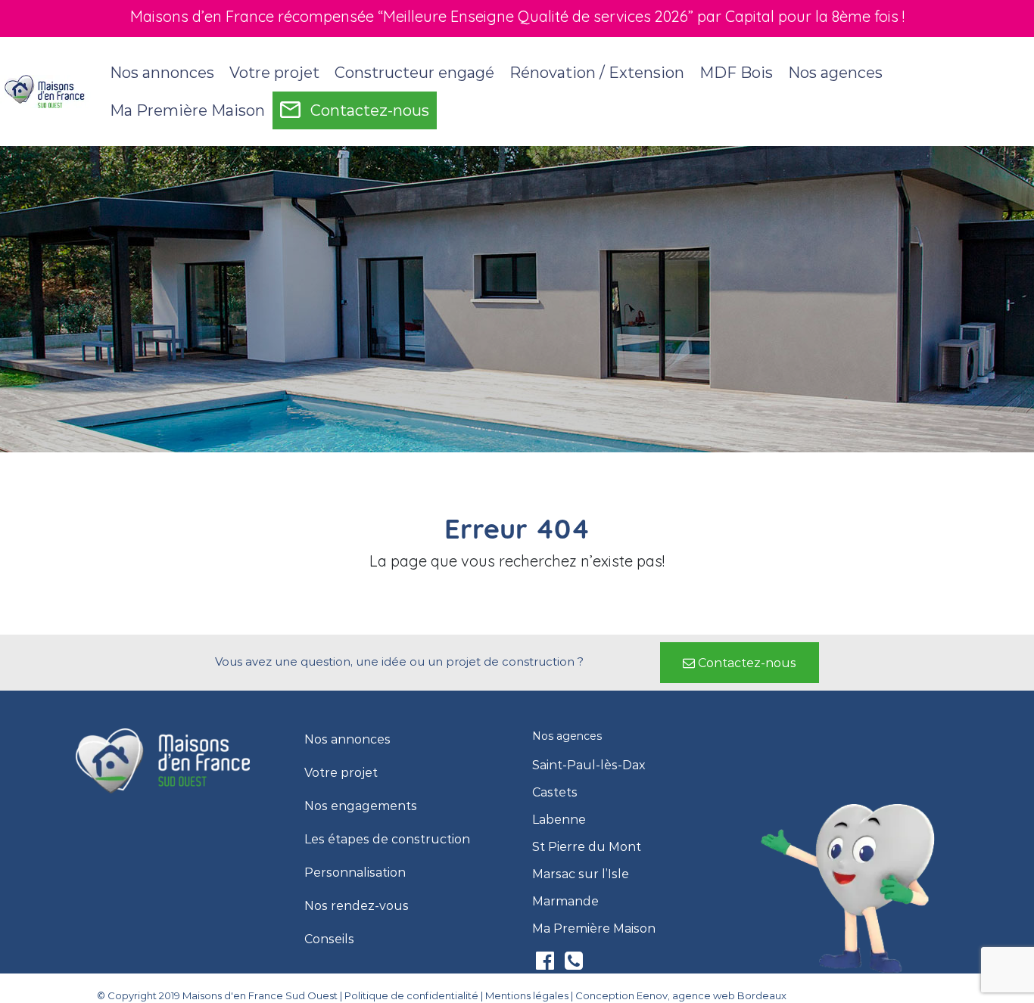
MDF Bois (736, 73)
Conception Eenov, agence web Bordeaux (680, 995)
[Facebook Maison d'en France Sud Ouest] (546, 964)
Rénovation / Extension (596, 73)
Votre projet (341, 773)
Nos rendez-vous (356, 906)
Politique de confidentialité (411, 995)
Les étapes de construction (387, 840)
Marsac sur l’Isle (580, 874)
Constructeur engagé (414, 73)
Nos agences (835, 73)
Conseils (329, 939)
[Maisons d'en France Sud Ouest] (45, 91)
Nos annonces (162, 73)
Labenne (559, 820)
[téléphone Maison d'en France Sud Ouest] (574, 964)
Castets (555, 793)
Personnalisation (355, 873)
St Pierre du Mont (586, 847)
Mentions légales (526, 995)
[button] (739, 662)
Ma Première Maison (187, 110)
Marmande (565, 902)
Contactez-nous (369, 110)
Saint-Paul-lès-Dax (589, 765)
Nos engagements (360, 806)
